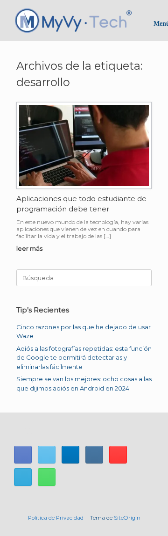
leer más (30, 248)
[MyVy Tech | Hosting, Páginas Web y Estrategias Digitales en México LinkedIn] (70, 455)
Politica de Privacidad (56, 517)
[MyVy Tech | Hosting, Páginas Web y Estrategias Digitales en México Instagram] (94, 455)
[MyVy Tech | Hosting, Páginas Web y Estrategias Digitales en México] (73, 20)
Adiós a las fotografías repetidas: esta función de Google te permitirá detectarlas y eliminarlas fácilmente (84, 357)
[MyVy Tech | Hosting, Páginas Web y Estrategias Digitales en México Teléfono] (47, 477)
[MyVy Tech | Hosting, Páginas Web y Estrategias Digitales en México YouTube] (118, 455)
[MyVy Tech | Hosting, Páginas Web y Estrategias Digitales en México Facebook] (23, 455)
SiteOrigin (127, 517)
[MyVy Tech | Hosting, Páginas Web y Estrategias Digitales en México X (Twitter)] (47, 455)
